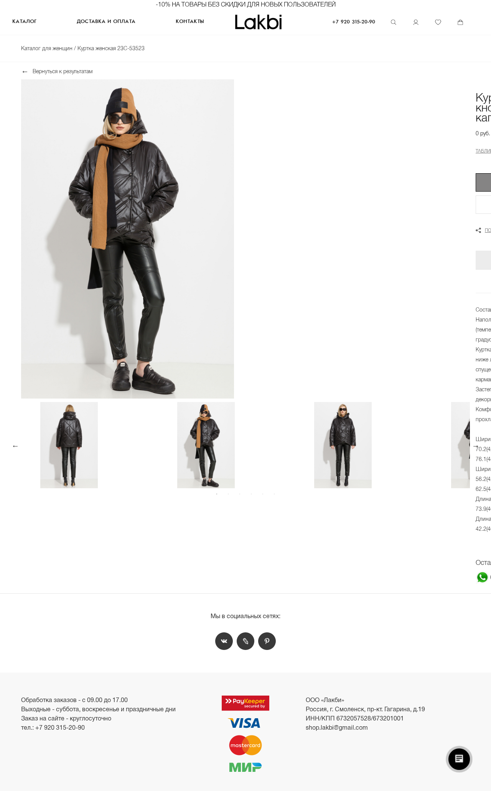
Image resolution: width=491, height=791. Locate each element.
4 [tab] (251, 494)
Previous (15, 445)
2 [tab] (228, 494)
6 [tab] (274, 494)
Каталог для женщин (47, 48)
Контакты (190, 21)
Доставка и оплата (106, 21)
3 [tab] (240, 494)
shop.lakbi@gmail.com (337, 727)
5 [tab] (263, 494)
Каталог (24, 21)
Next (475, 445)
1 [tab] (217, 494)
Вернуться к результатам (62, 71)
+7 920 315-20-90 (353, 22)
